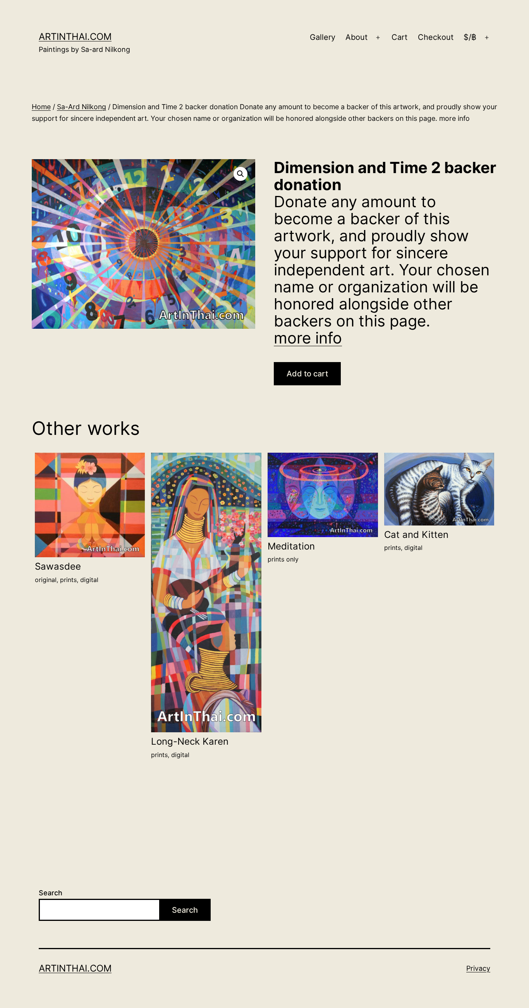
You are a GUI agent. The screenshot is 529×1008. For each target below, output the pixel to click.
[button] (240, 174)
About (356, 37)
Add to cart (307, 373)
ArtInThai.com (75, 36)
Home (41, 107)
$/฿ (470, 37)
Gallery (322, 37)
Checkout (435, 37)
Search (50, 893)
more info (308, 337)
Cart (399, 37)
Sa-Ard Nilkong (81, 107)
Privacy (478, 968)
